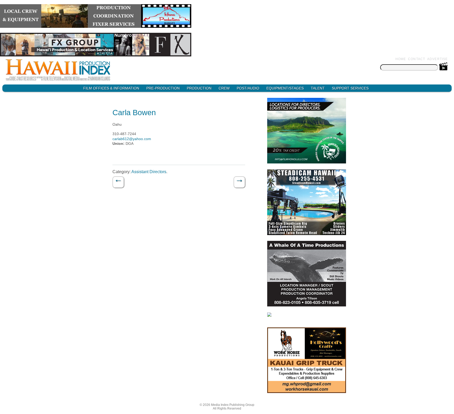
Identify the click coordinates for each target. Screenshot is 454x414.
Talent (318, 88)
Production (199, 88)
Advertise (437, 59)
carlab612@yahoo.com (131, 139)
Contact (416, 59)
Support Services (350, 88)
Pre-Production (163, 88)
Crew (224, 88)
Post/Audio (248, 88)
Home (400, 59)
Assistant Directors (148, 171)
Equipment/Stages (285, 88)
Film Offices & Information (111, 88)
